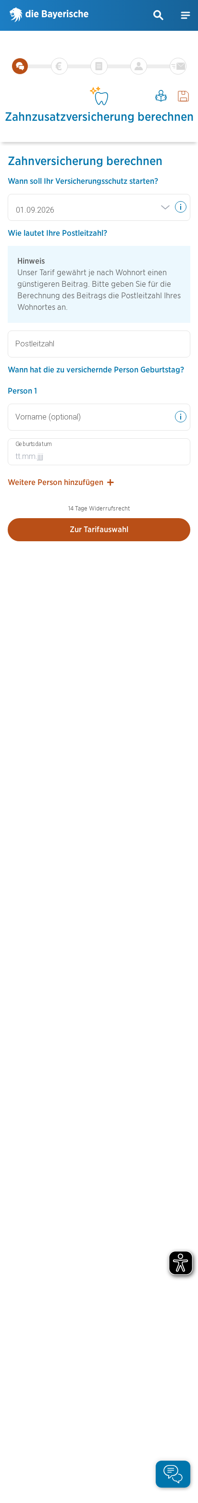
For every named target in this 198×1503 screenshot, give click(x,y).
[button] (158, 15)
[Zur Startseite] (49, 15)
